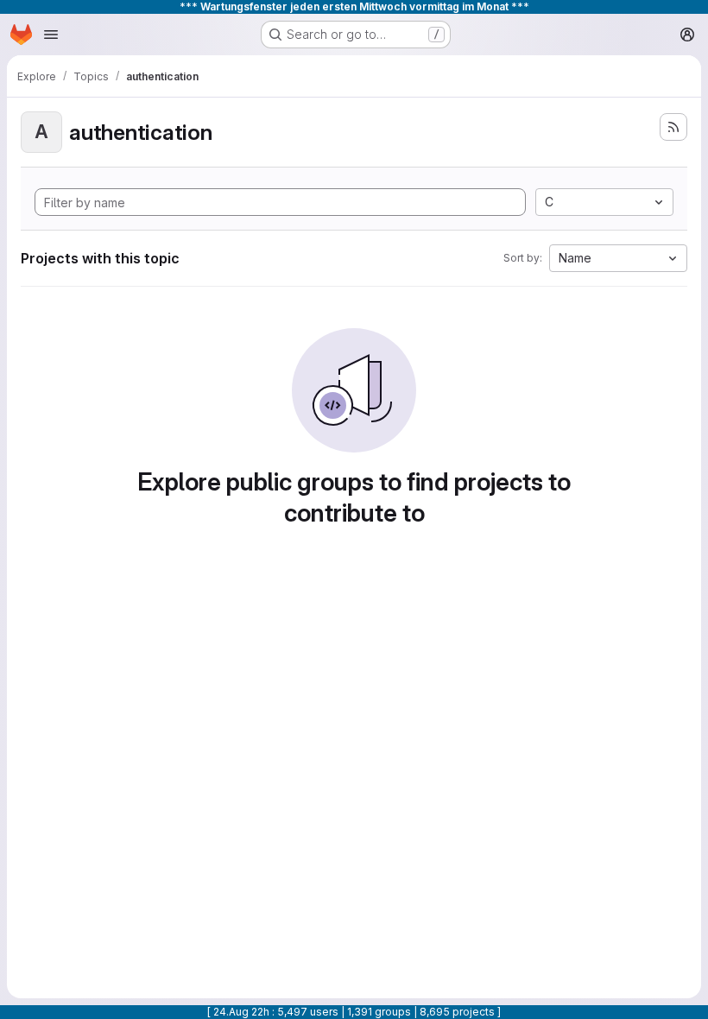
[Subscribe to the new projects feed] (673, 127)
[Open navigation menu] (51, 34)
